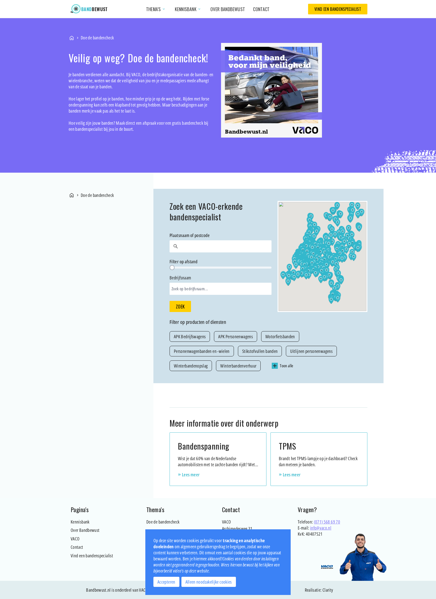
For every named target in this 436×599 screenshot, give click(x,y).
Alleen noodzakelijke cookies (208, 582)
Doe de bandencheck (162, 522)
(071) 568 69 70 (327, 522)
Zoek (180, 306)
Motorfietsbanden (280, 336)
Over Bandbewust (85, 530)
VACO (75, 539)
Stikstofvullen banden (260, 351)
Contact (261, 9)
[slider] (172, 267)
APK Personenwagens (235, 336)
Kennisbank (80, 522)
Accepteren (166, 582)
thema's (156, 9)
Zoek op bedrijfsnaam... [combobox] (190, 289)
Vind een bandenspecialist (337, 9)
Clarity (327, 590)
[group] (268, 351)
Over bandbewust (227, 9)
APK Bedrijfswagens (190, 336)
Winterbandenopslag (191, 366)
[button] (306, 275)
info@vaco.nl (320, 528)
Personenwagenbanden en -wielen (202, 351)
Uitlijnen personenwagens (311, 351)
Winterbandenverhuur (238, 366)
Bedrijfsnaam (189, 283)
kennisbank (188, 9)
